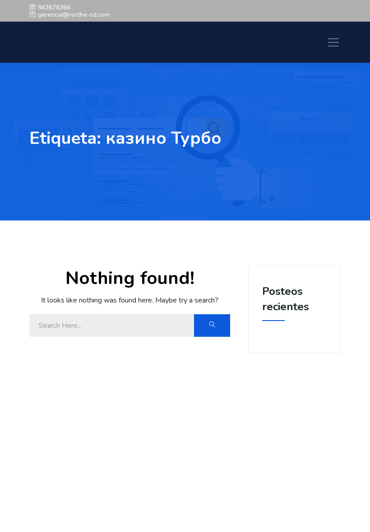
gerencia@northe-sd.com (74, 14)
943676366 (54, 7)
